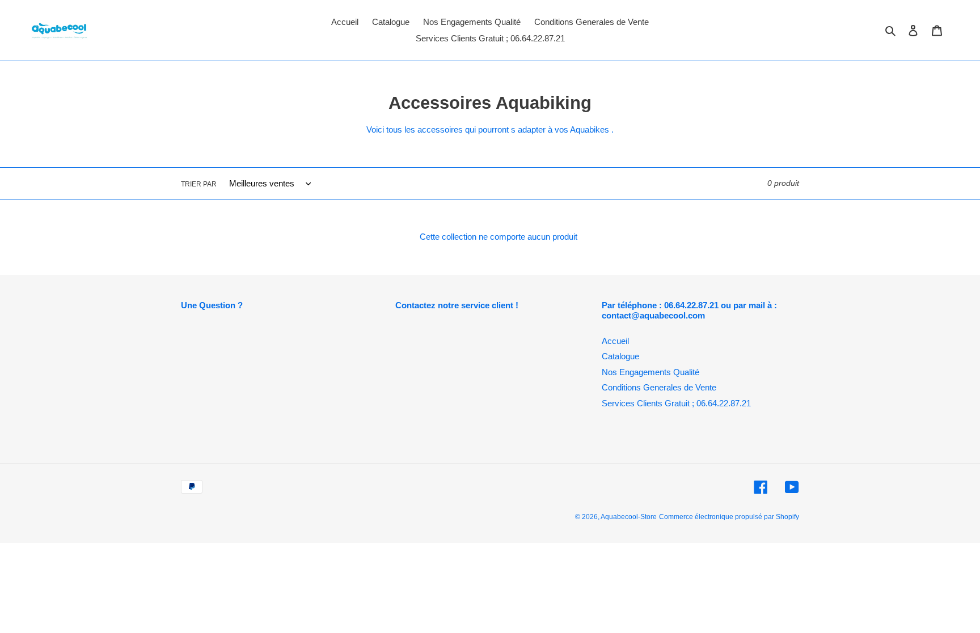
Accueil (615, 341)
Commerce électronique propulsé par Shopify (729, 517)
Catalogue (620, 356)
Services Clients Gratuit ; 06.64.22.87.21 (676, 403)
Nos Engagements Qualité (650, 372)
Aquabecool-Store (629, 517)
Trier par (199, 184)
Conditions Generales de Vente (659, 387)
